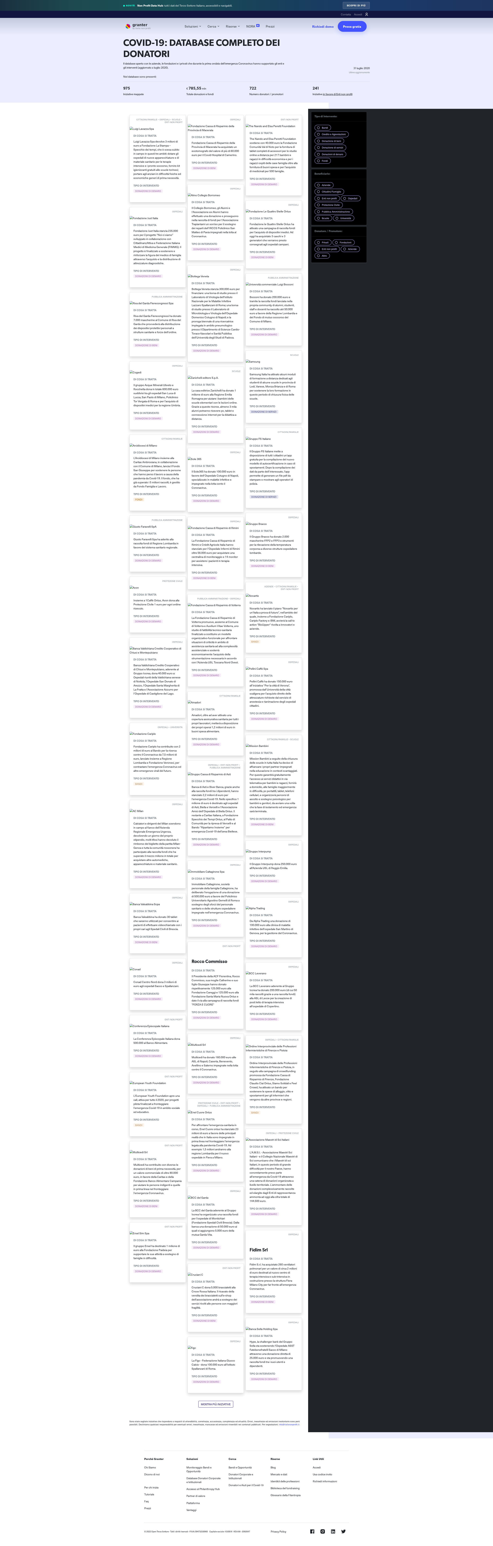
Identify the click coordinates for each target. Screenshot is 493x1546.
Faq (146, 1501)
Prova (352, 26)
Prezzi (270, 26)
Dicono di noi (152, 1474)
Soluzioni (191, 26)
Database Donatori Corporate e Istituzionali (203, 1480)
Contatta (346, 14)
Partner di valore (195, 1496)
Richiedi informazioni (325, 1481)
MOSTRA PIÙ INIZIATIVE (216, 1404)
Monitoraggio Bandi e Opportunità (198, 1469)
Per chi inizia (151, 1487)
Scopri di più (356, 5)
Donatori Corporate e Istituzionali (241, 1476)
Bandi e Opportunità (240, 1467)
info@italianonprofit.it (289, 1424)
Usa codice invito (322, 1474)
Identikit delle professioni (285, 1481)
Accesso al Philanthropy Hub (203, 1489)
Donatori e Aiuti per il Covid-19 (246, 1485)
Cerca (212, 26)
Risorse (231, 26)
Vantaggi (191, 1510)
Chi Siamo (150, 1467)
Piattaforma (193, 1503)
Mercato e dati (279, 1474)
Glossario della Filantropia (286, 1495)
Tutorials (149, 1494)
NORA (252, 26)
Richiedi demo (323, 26)
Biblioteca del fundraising (285, 1488)
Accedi (358, 14)
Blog (273, 1467)
